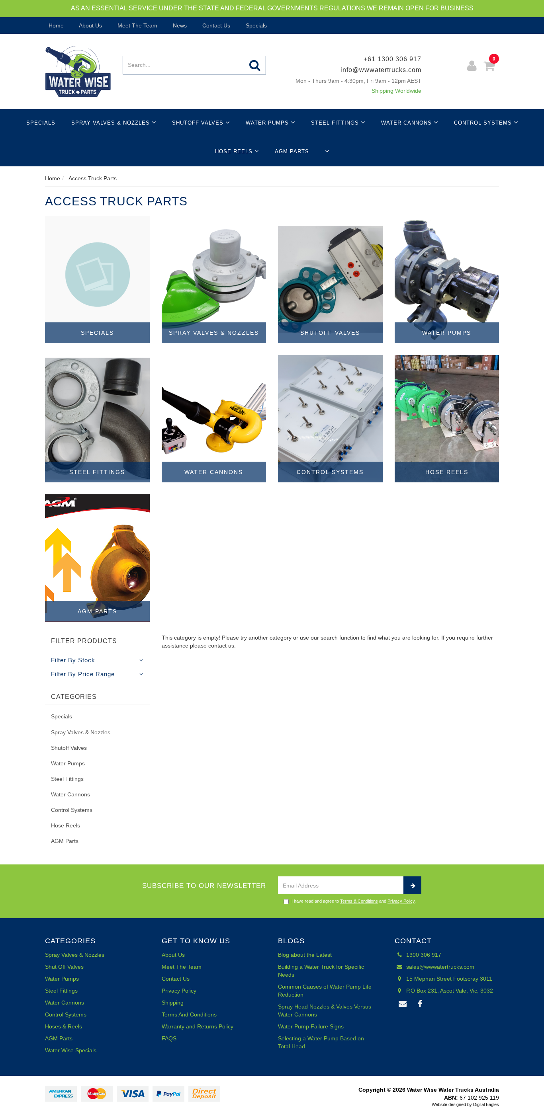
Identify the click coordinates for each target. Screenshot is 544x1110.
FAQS (169, 1038)
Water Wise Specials (70, 1050)
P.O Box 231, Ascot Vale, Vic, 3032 (449, 990)
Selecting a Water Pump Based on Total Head (321, 1042)
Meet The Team (136, 25)
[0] (489, 67)
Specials (255, 25)
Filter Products (84, 641)
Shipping (173, 1002)
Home (55, 25)
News (179, 25)
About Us (90, 25)
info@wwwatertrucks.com (380, 69)
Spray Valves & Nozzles (111, 123)
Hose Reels (234, 151)
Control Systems (484, 123)
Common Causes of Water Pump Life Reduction (325, 990)
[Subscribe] (412, 885)
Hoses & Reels (63, 1026)
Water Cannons (407, 123)
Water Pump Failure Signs (311, 1026)
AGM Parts (292, 151)
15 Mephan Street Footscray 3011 (448, 978)
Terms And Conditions (189, 1014)
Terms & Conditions (359, 901)
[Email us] (403, 1004)
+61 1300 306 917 (392, 59)
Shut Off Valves (64, 967)
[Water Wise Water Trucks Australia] (78, 71)
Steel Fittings (336, 123)
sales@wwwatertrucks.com (439, 967)
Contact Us (215, 25)
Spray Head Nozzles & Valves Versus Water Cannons (324, 1010)
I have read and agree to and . (354, 901)
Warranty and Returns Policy (197, 1026)
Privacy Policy (401, 901)
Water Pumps (268, 123)
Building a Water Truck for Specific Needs (321, 971)
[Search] (255, 65)
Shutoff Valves (198, 123)
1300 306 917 (423, 955)
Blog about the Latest (305, 955)
